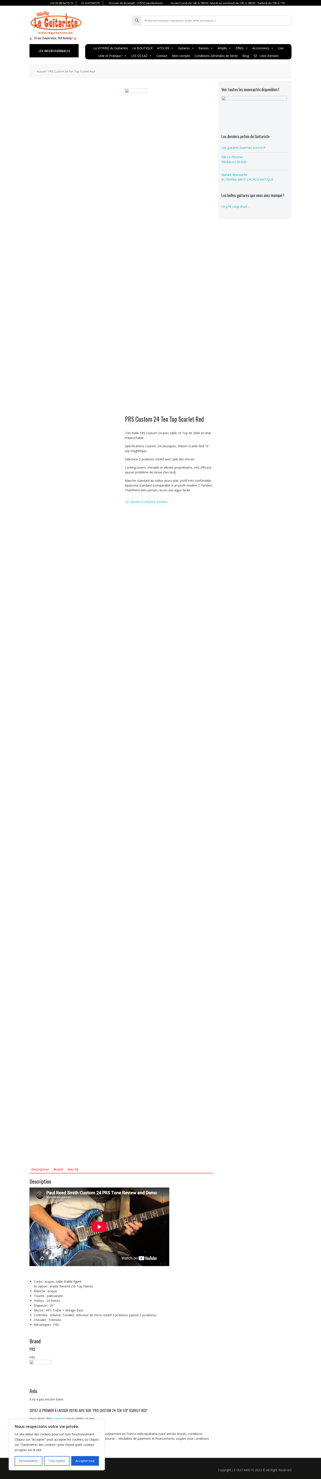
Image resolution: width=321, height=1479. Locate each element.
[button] (146, 501)
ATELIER (163, 48)
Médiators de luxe (234, 162)
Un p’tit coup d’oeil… (235, 206)
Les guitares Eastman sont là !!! (243, 148)
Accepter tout (85, 1461)
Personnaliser (28, 1461)
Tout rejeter (56, 1461)
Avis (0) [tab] (73, 1169)
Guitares (184, 48)
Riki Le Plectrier (232, 157)
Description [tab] (40, 1169)
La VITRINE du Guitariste (110, 48)
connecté (59, 1418)
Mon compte (181, 56)
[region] (57, 1444)
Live (281, 48)
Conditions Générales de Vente (216, 56)
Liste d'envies (269, 56)
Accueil (41, 71)
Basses (203, 48)
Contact (161, 56)
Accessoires (260, 48)
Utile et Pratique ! (110, 56)
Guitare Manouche (234, 175)
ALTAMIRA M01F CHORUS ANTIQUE (247, 179)
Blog (245, 56)
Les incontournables (54, 50)
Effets (240, 48)
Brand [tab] (58, 1169)
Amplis (222, 48)
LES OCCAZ (139, 56)
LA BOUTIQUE (142, 48)
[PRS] (136, 252)
